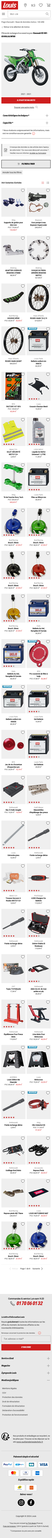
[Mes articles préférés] (41, 5)
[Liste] (48, 183)
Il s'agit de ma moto (26, 100)
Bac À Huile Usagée (13, 810)
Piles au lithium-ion (38, 497)
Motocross (38, 1080)
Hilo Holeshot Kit (38, 1125)
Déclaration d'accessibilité (13, 1410)
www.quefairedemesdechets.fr (30, 1442)
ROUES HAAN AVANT (13, 361)
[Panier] (48, 5)
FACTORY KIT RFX (13, 406)
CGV (4, 1393)
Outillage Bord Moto (13, 1170)
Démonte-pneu (13, 855)
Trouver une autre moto (24, 107)
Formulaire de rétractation (13, 1406)
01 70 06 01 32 (29, 1303)
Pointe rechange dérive (39, 855)
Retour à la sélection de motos (16, 27)
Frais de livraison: (9, 1526)
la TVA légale (31, 1523)
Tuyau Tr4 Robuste (13, 989)
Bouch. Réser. (13, 543)
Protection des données (12, 1397)
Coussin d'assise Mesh (39, 406)
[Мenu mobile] (3, 14)
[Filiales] (25, 5)
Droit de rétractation (11, 1402)
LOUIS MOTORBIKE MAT (38, 1213)
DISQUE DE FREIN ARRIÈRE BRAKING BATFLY (38, 272)
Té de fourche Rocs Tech (13, 497)
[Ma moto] (33, 5)
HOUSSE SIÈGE (13, 318)
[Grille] (43, 182)
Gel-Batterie (38, 719)
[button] (47, 14)
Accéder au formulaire (38, 153)
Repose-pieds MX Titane (13, 1213)
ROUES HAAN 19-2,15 (38, 318)
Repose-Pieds (38, 1170)
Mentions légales (9, 1388)
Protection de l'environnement (15, 1415)
